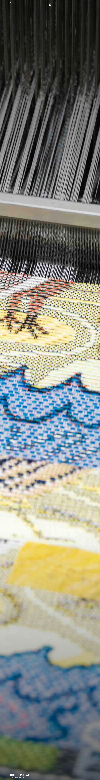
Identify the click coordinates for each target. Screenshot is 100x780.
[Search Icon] (11, 2)
